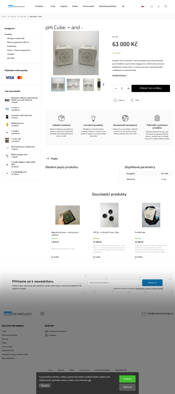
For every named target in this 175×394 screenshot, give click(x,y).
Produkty (8, 34)
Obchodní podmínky (9, 335)
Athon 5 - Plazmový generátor (19, 50)
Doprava (5, 339)
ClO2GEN (10, 54)
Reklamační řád (8, 350)
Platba (4, 343)
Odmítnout (127, 387)
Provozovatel (7, 346)
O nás (4, 331)
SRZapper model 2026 (15, 38)
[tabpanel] (67, 230)
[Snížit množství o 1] (115, 88)
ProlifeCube (11, 46)
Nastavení (45, 386)
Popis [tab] (54, 159)
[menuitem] (40, 6)
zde (89, 380)
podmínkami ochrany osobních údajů (149, 288)
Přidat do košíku (151, 88)
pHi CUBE (10, 58)
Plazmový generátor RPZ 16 (18, 42)
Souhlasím (127, 379)
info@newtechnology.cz (160, 313)
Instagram (42, 314)
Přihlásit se (152, 283)
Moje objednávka (8, 358)
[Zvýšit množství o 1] (128, 88)
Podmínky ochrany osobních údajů (15, 354)
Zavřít (165, 109)
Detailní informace (119, 75)
